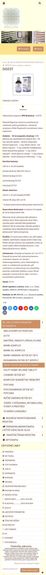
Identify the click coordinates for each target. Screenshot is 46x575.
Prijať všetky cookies (30, 570)
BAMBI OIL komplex (14, 350)
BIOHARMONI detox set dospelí (21, 360)
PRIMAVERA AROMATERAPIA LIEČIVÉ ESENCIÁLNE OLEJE (18, 428)
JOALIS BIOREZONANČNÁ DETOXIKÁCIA (16, 324)
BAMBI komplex (12, 345)
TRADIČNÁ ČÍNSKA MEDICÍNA (20, 434)
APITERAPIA (11, 439)
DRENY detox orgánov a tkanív (21, 365)
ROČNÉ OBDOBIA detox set (18, 397)
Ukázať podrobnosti (10, 569)
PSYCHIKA (9, 384)
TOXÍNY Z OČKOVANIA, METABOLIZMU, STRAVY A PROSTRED (23, 404)
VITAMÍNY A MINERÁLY (15, 411)
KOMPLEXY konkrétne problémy (22, 379)
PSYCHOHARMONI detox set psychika (19, 391)
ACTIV (7, 335)
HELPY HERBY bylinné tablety (20, 369)
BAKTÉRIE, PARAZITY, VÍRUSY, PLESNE (22, 340)
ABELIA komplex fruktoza (18, 330)
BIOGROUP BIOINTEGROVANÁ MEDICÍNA (19, 419)
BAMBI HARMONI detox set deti (21, 355)
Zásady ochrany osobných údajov (26, 563)
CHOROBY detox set (14, 374)
